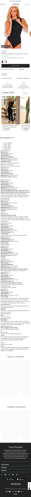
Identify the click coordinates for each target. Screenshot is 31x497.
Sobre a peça (4, 74)
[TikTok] (13, 474)
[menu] (1, 4)
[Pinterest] (9, 474)
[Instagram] (5, 474)
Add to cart (15, 65)
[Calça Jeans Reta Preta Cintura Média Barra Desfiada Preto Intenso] (10, 110)
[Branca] (4, 62)
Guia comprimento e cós (7, 137)
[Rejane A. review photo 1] (15, 164)
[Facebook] (1, 474)
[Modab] (15, 4)
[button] (21, 69)
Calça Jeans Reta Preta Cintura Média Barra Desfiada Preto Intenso (10, 126)
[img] (3, 150)
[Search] (26, 4)
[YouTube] (16, 474)
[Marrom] (6, 62)
